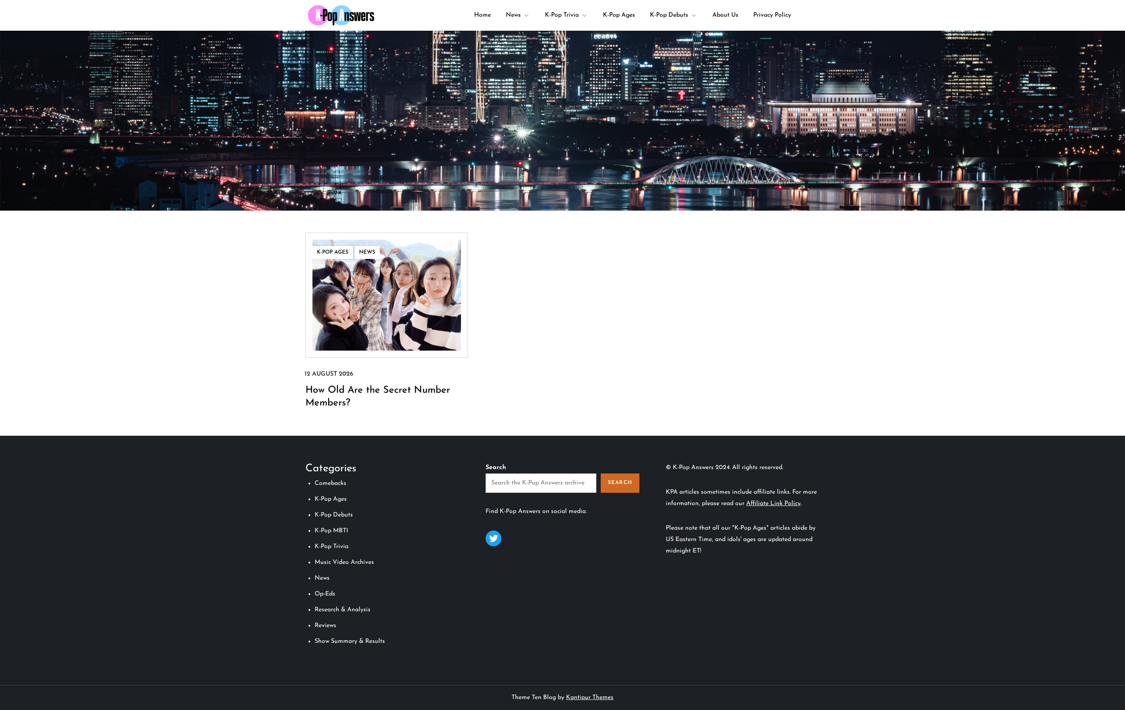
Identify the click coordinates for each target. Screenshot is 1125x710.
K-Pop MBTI (331, 530)
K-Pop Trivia (562, 15)
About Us (725, 15)
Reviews (325, 625)
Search (496, 467)
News (513, 15)
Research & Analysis (342, 609)
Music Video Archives (344, 562)
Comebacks (330, 483)
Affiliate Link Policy (773, 503)
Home (482, 15)
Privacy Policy (772, 15)
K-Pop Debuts (669, 15)
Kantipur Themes (589, 697)
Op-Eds (325, 594)
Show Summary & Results (350, 641)
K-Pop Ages (619, 15)
